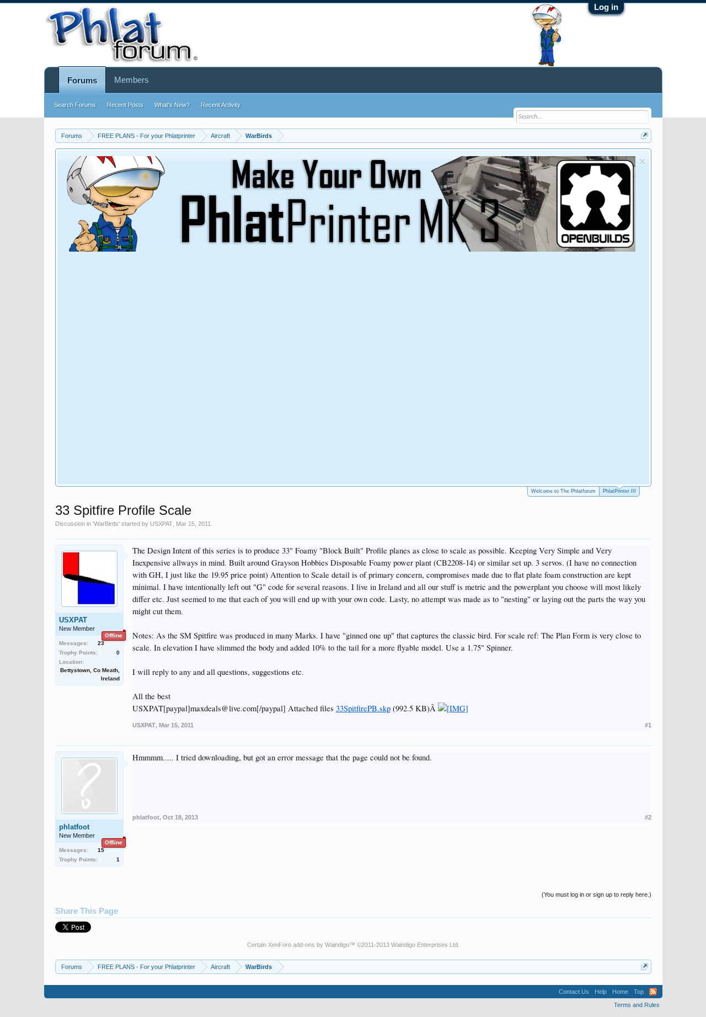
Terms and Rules (637, 1005)
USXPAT (161, 523)
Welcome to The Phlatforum (563, 491)
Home (620, 991)
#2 (648, 817)
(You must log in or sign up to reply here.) (596, 894)
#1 (648, 725)
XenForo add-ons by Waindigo (308, 944)
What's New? (172, 105)
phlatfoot (74, 827)
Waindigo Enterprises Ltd (424, 944)
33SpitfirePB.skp (363, 708)
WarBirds (106, 523)
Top (639, 991)
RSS (653, 991)
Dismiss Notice (642, 161)
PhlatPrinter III (619, 491)
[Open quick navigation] (644, 135)
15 (101, 850)
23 (101, 643)
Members (131, 79)
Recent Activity (220, 105)
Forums (82, 80)
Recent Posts (125, 105)
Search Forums (75, 105)
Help (601, 991)
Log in (606, 7)
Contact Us (574, 991)
